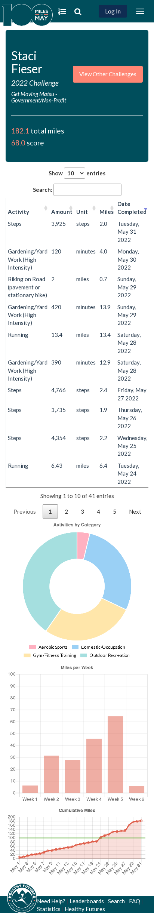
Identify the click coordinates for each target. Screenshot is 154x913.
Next (135, 511)
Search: (42, 189)
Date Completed (132, 207)
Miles (106, 211)
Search (116, 901)
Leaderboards (87, 901)
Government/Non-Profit (38, 100)
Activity (18, 211)
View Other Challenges (107, 74)
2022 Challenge (35, 83)
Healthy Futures (85, 909)
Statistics (49, 909)
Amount (62, 211)
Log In (113, 11)
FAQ (134, 901)
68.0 (18, 142)
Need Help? (51, 901)
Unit (82, 211)
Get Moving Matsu (32, 93)
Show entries (77, 173)
